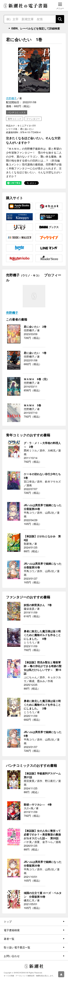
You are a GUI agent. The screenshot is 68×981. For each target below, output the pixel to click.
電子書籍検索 (12, 930)
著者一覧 (9, 939)
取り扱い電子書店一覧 (17, 947)
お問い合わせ (12, 956)
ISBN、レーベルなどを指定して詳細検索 (35, 28)
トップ (8, 921)
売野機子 (11, 98)
